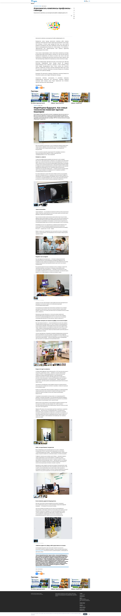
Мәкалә (32, 3)
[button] (71, 192)
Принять (85, 614)
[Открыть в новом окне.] (38, 88)
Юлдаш (34, 1)
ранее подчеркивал (39, 550)
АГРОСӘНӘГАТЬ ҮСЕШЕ (37, 6)
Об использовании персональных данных (37, 594)
